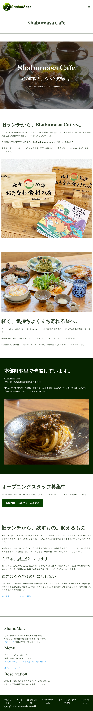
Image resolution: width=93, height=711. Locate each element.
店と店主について (9, 596)
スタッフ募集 (25, 596)
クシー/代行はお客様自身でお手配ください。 (28, 661)
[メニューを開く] (88, 6)
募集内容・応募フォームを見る (22, 502)
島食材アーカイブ (12, 668)
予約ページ (9, 642)
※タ (6, 661)
